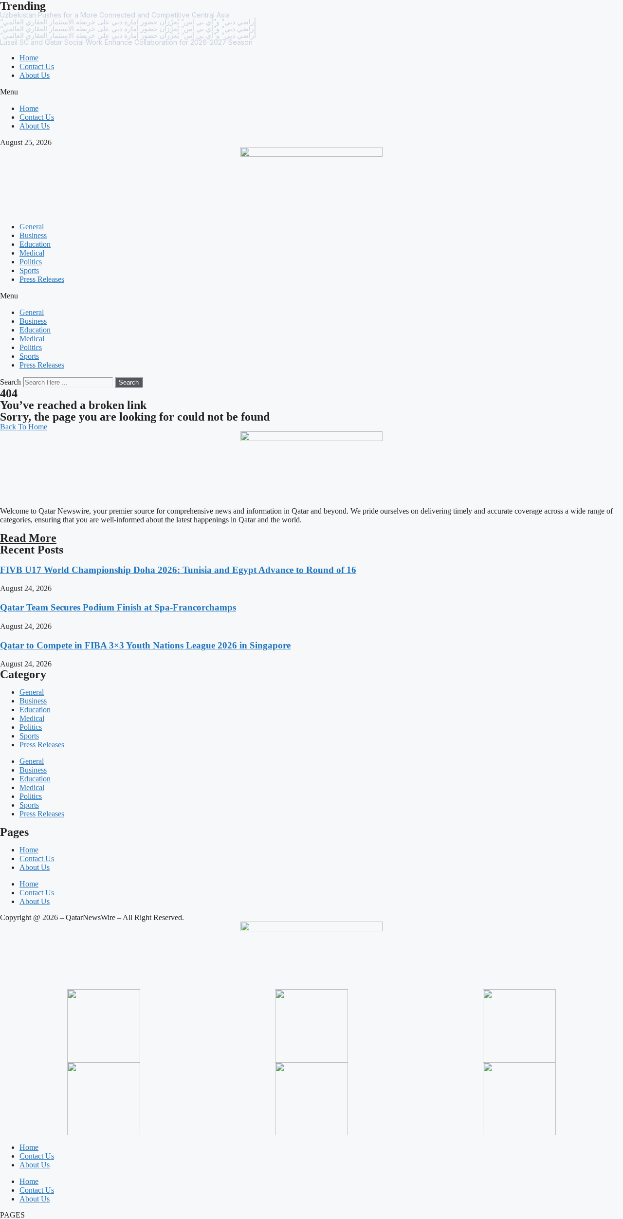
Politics (30, 262)
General (31, 226)
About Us (34, 75)
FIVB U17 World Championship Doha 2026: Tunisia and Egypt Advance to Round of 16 (178, 570)
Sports (29, 270)
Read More (28, 538)
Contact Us (36, 66)
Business (33, 235)
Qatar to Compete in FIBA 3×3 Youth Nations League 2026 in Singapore (145, 645)
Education (35, 244)
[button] (311, 92)
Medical (31, 253)
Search (10, 382)
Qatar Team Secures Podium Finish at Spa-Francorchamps (118, 607)
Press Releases (41, 279)
